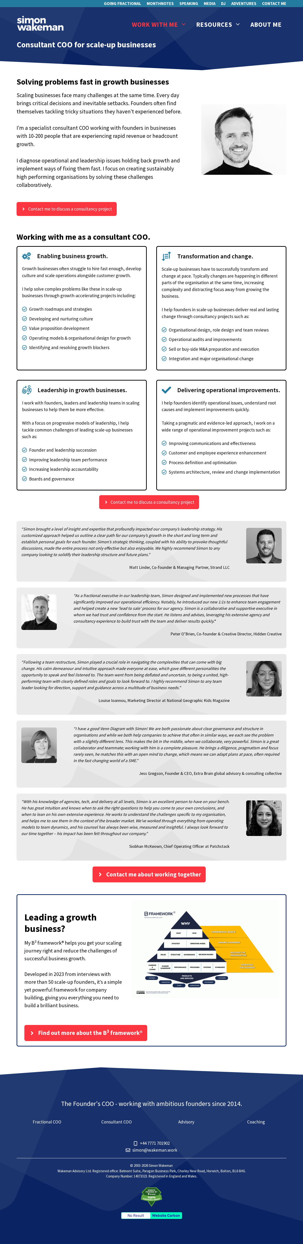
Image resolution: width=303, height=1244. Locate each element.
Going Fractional (122, 3)
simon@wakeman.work (154, 1150)
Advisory (186, 1122)
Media (209, 3)
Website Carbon (166, 1215)
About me (266, 24)
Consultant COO (116, 1122)
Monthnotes (160, 3)
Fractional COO (47, 1122)
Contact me (274, 3)
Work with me (155, 24)
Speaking (188, 3)
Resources (214, 24)
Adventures (243, 3)
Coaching (256, 1122)
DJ (223, 3)
